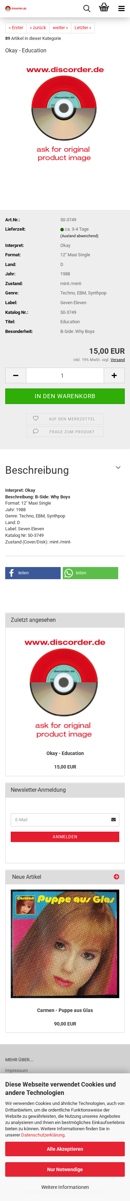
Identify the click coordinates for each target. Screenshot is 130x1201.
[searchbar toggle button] (86, 8)
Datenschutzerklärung (42, 1135)
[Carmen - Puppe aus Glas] (65, 944)
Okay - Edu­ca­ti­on (65, 753)
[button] (15, 375)
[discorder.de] (14, 8)
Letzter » (83, 27)
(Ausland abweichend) (79, 236)
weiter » (60, 27)
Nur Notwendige (65, 1169)
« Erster (16, 27)
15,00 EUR (65, 767)
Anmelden (65, 836)
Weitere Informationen (65, 1187)
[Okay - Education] (65, 112)
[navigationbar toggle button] (121, 8)
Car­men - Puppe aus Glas (65, 1010)
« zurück (38, 27)
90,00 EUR (65, 1024)
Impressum (16, 1070)
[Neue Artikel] (116, 877)
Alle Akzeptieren (65, 1149)
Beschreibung (37, 470)
